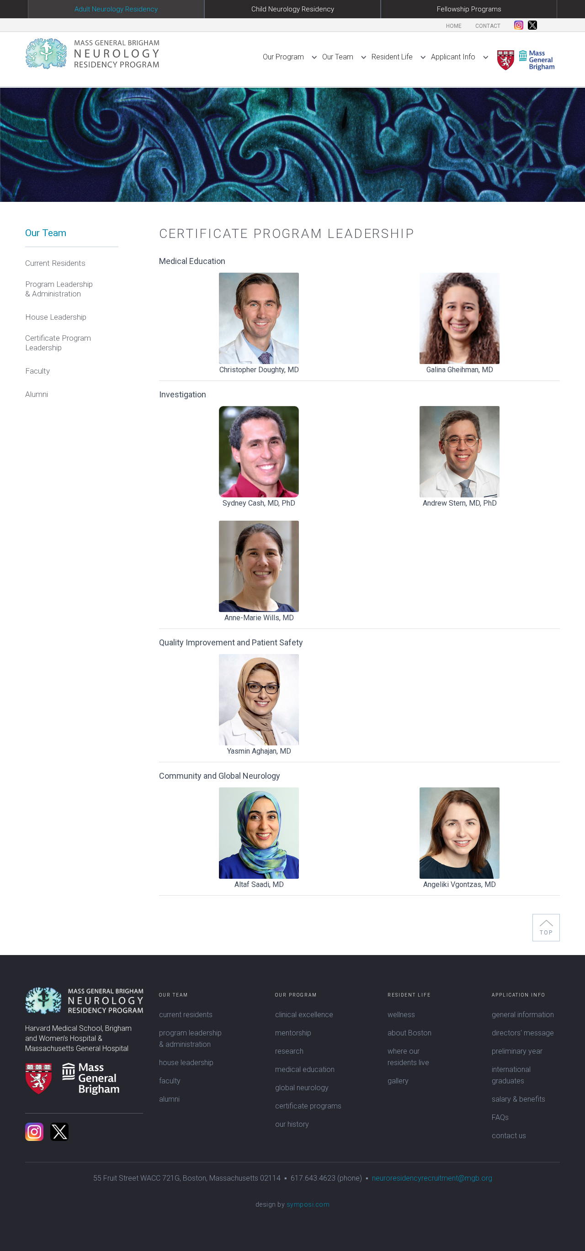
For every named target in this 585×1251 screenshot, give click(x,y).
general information (523, 1014)
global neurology (302, 1087)
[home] (92, 53)
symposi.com (308, 1204)
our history (292, 1124)
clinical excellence (304, 1014)
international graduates (511, 1075)
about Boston (409, 1033)
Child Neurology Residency (292, 9)
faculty (170, 1081)
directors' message (523, 1033)
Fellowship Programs (469, 9)
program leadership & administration (190, 1039)
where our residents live (408, 1057)
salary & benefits (518, 1099)
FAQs (500, 1117)
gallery (398, 1081)
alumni (169, 1099)
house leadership (186, 1062)
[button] (292, 52)
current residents (186, 1014)
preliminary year (517, 1051)
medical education (305, 1069)
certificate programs (308, 1106)
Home (454, 26)
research (289, 1051)
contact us (509, 1135)
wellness (401, 1014)
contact (487, 26)
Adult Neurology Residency (116, 9)
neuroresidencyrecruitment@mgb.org (432, 1178)
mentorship (293, 1033)
